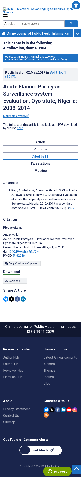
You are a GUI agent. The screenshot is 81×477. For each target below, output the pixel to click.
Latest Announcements (60, 357)
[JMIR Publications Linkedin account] (63, 409)
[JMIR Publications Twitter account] (52, 409)
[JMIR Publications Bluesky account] (46, 409)
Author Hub (11, 357)
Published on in (35, 75)
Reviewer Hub (13, 370)
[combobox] (42, 23)
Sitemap (9, 422)
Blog (47, 383)
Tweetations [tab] (40, 163)
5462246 (19, 255)
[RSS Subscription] (46, 415)
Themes (49, 370)
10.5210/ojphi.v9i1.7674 (24, 251)
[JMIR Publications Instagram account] (74, 409)
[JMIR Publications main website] (38, 10)
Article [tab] (40, 142)
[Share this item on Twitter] (11, 299)
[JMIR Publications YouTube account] (69, 409)
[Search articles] (71, 23)
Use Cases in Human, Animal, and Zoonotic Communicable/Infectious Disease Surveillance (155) (36, 58)
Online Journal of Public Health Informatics (37, 33)
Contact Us (11, 416)
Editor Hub (10, 364)
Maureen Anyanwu (16, 116)
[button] (76, 5)
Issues (49, 377)
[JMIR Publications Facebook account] (57, 409)
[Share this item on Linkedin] (23, 299)
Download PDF (16, 281)
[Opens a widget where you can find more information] (57, 472)
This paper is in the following (27, 45)
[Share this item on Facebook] (17, 299)
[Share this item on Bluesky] (5, 299)
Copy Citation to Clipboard (23, 263)
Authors (49, 364)
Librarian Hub (12, 377)
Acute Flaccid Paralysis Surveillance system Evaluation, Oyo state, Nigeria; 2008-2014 (40, 97)
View (72, 208)
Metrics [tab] (40, 171)
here (20, 128)
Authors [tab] (40, 149)
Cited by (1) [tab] (40, 156)
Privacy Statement (16, 409)
